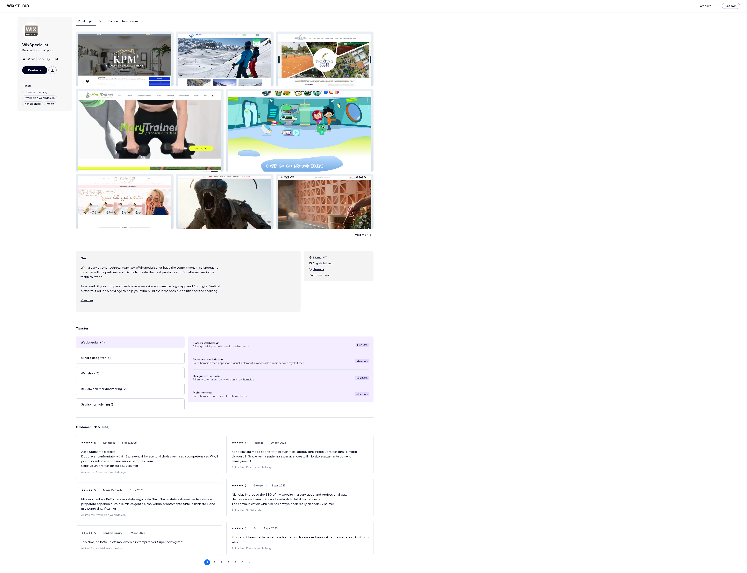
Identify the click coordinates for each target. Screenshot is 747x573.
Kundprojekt (86, 21)
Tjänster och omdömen (123, 21)
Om (100, 21)
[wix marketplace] (18, 6)
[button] (125, 59)
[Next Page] (249, 562)
